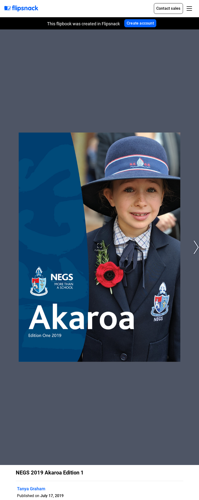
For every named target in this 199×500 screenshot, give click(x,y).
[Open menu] (189, 8)
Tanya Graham (31, 488)
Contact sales (168, 8)
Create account (140, 23)
